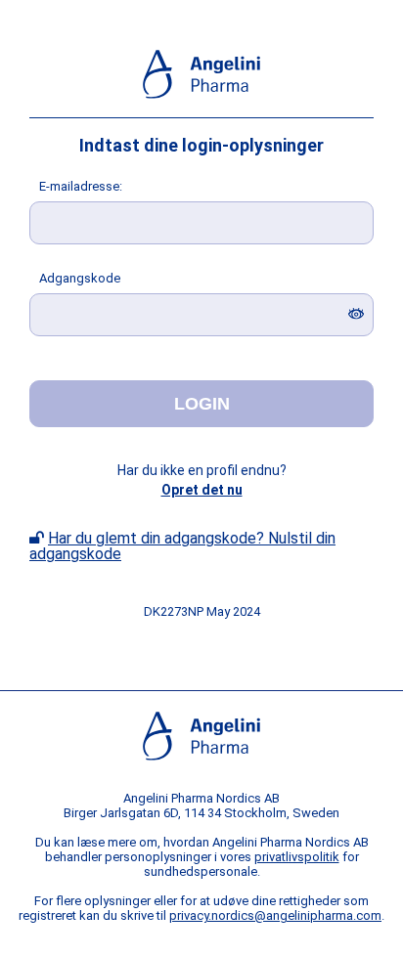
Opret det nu (202, 490)
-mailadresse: (80, 186)
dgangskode (79, 278)
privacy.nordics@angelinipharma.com (275, 915)
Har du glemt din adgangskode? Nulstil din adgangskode (182, 546)
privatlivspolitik (296, 856)
